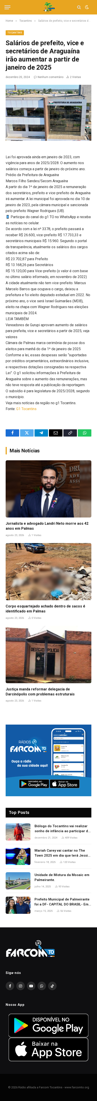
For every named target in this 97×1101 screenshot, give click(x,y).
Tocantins (14, 32)
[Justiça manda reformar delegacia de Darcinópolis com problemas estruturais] (48, 654)
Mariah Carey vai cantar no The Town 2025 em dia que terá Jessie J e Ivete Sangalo (62, 855)
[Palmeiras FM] (48, 7)
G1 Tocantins (26, 409)
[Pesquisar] (79, 7)
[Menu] (7, 7)
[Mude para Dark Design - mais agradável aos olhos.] (86, 7)
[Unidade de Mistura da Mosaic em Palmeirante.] (18, 880)
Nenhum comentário (50, 77)
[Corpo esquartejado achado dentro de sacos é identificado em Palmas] (48, 571)
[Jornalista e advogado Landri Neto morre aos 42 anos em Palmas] (48, 488)
